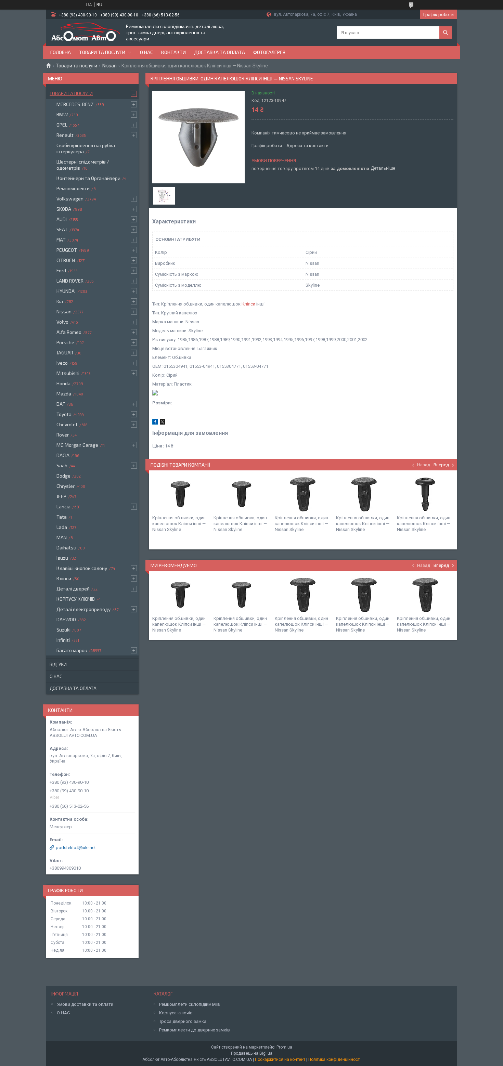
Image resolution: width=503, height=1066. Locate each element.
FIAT (61, 240)
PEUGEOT (66, 250)
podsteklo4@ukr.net (76, 847)
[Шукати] (445, 32)
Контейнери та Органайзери (88, 178)
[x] (162, 423)
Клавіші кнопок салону (81, 568)
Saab (61, 465)
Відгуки (58, 664)
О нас (146, 52)
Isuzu (62, 558)
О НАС (63, 1012)
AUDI (61, 219)
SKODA (63, 209)
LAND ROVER (69, 281)
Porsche (65, 342)
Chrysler (65, 486)
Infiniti (63, 640)
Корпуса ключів (176, 1012)
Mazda (63, 393)
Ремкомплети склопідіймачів (189, 1004)
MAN (61, 537)
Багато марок (71, 650)
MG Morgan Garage (77, 445)
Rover (62, 435)
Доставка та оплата (219, 52)
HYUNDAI (66, 291)
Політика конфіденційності (334, 1059)
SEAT (62, 229)
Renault (65, 135)
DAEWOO (66, 619)
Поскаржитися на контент (280, 1059)
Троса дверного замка (182, 1021)
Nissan (109, 65)
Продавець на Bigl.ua (251, 1053)
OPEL (61, 125)
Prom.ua (284, 1047)
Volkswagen (69, 199)
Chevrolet (67, 424)
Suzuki (63, 630)
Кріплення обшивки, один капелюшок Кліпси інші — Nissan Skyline (179, 523)
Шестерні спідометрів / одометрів (82, 165)
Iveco (62, 363)
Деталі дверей (73, 589)
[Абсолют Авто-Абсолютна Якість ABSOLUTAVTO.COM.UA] (85, 32)
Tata (61, 517)
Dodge (63, 476)
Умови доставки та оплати (85, 1004)
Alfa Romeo (68, 332)
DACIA (62, 455)
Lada (61, 527)
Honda (63, 383)
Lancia (63, 506)
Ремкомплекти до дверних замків (194, 1029)
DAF (60, 404)
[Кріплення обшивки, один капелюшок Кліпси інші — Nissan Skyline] (180, 494)
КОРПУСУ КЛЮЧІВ (75, 599)
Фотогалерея (269, 52)
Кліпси (248, 304)
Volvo (62, 322)
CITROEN (65, 260)
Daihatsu (66, 547)
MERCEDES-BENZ (75, 104)
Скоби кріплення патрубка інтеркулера (85, 148)
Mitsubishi (67, 373)
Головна (60, 52)
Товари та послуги (102, 52)
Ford (61, 270)
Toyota (64, 414)
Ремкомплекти (73, 188)
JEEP (61, 496)
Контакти (173, 52)
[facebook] (155, 423)
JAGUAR (64, 352)
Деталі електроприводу (83, 609)
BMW (62, 114)
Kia (59, 301)
